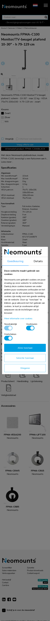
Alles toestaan (25, 347)
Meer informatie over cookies (18, 318)
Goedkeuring (15, 261)
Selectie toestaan (25, 358)
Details (38, 261)
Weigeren (25, 368)
